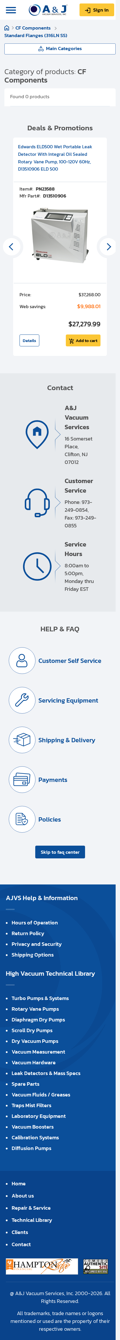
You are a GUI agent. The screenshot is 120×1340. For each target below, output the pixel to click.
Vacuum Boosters (33, 1127)
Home (6, 27)
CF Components (33, 28)
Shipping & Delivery (66, 740)
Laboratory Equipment (39, 1116)
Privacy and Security (37, 944)
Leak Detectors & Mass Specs (46, 1073)
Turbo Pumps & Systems (40, 998)
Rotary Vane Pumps (35, 1009)
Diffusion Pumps (31, 1148)
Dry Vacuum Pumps (35, 1041)
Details (29, 340)
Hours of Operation (35, 922)
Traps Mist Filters (31, 1105)
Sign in (101, 10)
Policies (49, 819)
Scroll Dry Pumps (32, 1030)
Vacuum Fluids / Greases (41, 1094)
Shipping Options (33, 955)
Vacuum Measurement (38, 1052)
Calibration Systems (35, 1137)
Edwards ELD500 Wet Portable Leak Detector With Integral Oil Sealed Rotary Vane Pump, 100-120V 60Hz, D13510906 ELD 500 (55, 157)
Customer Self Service (69, 661)
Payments (52, 780)
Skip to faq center (60, 852)
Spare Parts (25, 1084)
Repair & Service (31, 1208)
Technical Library (32, 1220)
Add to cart (86, 340)
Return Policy (28, 933)
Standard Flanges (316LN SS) (35, 35)
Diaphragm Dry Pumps (38, 1019)
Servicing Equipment (68, 700)
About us (23, 1196)
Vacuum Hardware (34, 1062)
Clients (20, 1232)
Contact (21, 1244)
